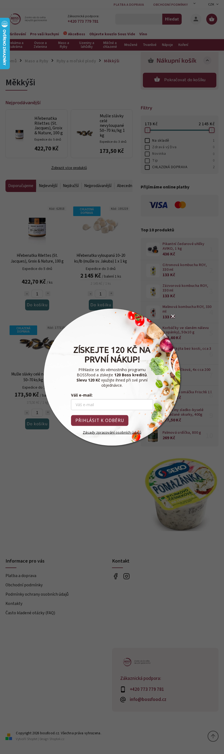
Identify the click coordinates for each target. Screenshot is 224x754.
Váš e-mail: (82, 394)
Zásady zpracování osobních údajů (112, 432)
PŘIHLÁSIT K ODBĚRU (99, 420)
